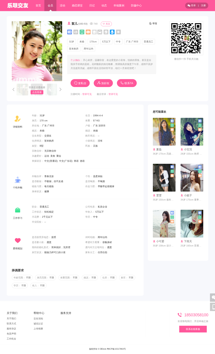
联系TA (128, 83)
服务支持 (65, 313)
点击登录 (37, 92)
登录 (193, 5)
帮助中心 (39, 313)
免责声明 (11, 333)
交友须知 (38, 318)
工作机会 (11, 338)
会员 (50, 5)
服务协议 (11, 328)
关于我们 (12, 313)
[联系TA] (164, 139)
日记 (92, 5)
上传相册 (38, 328)
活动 (62, 5)
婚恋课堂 (77, 5)
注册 (203, 5)
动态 (104, 5)
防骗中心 (136, 5)
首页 (38, 5)
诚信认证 (38, 323)
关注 (107, 24)
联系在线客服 (193, 329)
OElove (103, 349)
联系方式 (11, 323)
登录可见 (87, 94)
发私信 (81, 83)
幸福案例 (119, 5)
